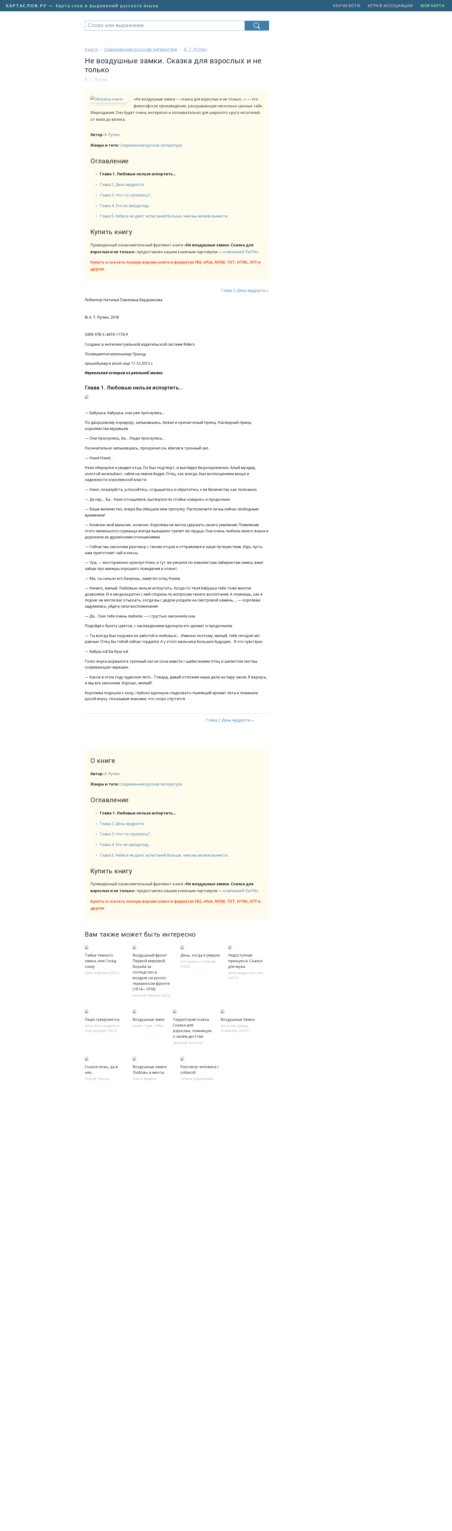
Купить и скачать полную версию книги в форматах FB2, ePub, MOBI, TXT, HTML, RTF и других (175, 266)
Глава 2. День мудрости (122, 184)
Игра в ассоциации (390, 5)
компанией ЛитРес (240, 251)
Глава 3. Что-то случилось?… (126, 195)
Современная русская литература (151, 145)
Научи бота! (346, 5)
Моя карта (432, 5)
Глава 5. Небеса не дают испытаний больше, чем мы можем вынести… (165, 216)
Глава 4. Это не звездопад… (125, 205)
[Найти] (257, 25)
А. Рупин (112, 134)
